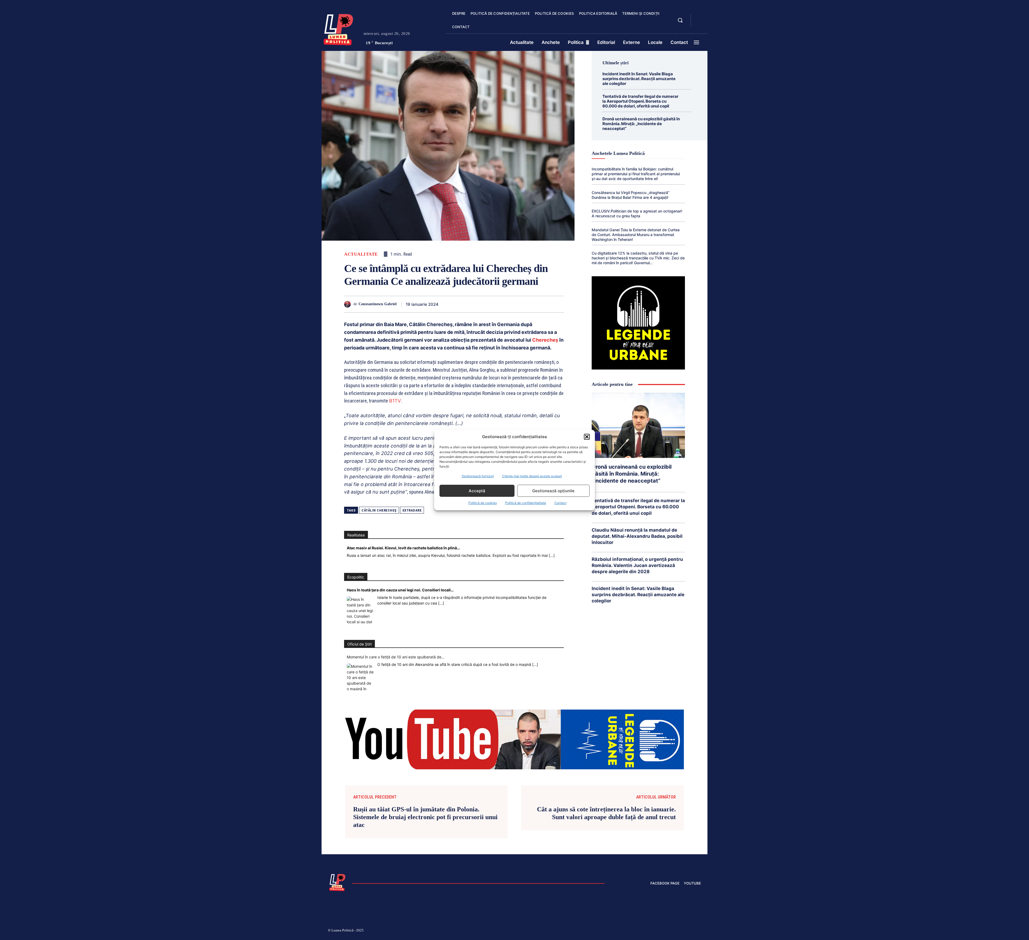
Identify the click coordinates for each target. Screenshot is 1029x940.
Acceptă (477, 490)
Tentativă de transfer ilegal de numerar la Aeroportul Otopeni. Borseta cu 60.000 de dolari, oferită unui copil (640, 101)
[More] (558, 304)
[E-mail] (521, 304)
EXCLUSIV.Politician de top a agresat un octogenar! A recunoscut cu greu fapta (637, 213)
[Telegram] (533, 304)
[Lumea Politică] (338, 28)
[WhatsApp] (484, 304)
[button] (587, 436)
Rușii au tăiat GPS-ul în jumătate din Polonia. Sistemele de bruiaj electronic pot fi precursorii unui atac (425, 817)
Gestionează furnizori (478, 476)
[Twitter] (459, 304)
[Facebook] (447, 304)
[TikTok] (648, 931)
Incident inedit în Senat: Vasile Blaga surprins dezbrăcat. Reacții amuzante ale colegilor (639, 78)
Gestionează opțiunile (553, 490)
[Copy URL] (545, 304)
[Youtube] (699, 931)
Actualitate (361, 254)
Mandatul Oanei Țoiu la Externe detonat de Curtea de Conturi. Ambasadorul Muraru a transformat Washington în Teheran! (636, 234)
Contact (560, 503)
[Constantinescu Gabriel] (348, 304)
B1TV (395, 401)
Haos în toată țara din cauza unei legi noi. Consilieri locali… (400, 590)
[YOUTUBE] (699, 23)
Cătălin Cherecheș (379, 510)
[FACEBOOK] (699, 17)
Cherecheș (545, 340)
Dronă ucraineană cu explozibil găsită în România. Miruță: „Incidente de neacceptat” (641, 123)
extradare (412, 510)
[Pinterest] (471, 304)
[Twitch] (660, 931)
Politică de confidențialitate (525, 503)
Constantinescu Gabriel (378, 304)
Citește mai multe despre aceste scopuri (532, 476)
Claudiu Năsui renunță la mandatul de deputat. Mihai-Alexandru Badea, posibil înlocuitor (637, 536)
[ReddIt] (508, 304)
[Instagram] (635, 931)
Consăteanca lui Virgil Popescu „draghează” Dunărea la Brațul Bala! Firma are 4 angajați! (631, 195)
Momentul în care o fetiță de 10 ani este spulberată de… (396, 657)
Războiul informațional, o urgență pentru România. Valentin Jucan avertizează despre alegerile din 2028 (637, 565)
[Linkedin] (496, 304)
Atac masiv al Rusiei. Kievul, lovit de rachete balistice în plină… (403, 548)
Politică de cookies (482, 503)
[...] (552, 555)
